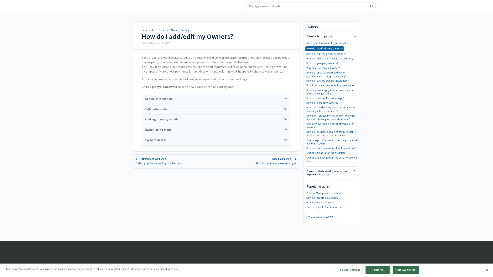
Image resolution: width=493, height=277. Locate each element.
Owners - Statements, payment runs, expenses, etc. (328, 173)
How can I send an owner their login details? (331, 148)
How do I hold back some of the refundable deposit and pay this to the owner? (331, 133)
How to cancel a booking (320, 202)
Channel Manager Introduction (323, 193)
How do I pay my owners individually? (327, 81)
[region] (246, 270)
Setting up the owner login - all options (328, 43)
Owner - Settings (180, 30)
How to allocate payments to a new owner (330, 85)
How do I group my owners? (322, 63)
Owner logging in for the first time (325, 153)
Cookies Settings (350, 270)
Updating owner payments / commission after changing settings (329, 92)
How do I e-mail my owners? (322, 103)
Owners (163, 30)
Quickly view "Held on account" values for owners (330, 125)
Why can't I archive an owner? (323, 68)
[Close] (487, 269)
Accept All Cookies (406, 270)
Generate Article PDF (321, 217)
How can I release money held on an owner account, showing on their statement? (330, 117)
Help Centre (148, 30)
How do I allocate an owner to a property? (330, 59)
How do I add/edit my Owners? (187, 37)
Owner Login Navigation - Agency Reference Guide (331, 159)
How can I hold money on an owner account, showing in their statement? (331, 109)
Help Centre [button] (124, 2)
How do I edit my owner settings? (325, 54)
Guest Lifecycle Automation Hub (324, 207)
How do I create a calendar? (322, 198)
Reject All (377, 270)
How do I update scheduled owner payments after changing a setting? (326, 74)
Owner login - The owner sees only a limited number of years (331, 142)
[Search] (371, 7)
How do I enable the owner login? (325, 98)
